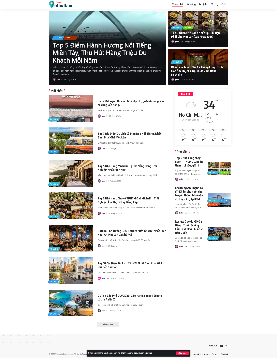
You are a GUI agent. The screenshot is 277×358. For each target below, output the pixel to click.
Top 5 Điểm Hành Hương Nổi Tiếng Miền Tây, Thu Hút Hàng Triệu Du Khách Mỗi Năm (102, 52)
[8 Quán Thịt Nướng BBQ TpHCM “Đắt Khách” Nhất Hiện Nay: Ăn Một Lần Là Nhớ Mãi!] (71, 238)
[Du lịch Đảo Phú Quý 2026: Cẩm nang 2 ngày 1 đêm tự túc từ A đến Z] (71, 303)
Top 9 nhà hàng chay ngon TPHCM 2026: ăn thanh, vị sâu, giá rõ (189, 161)
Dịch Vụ (188, 28)
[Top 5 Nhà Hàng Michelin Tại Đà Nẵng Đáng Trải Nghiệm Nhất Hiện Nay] (71, 173)
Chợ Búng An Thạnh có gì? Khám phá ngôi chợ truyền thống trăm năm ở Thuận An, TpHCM (189, 193)
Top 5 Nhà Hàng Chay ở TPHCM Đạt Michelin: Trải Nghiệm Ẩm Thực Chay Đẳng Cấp (128, 200)
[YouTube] (222, 346)
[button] (182, 353)
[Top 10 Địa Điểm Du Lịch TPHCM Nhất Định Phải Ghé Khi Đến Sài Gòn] (71, 270)
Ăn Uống (177, 28)
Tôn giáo (70, 37)
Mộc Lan (105, 278)
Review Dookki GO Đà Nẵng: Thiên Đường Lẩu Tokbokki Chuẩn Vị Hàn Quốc (189, 227)
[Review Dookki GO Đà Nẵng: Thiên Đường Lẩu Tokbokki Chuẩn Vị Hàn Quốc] (219, 233)
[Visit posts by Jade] (54, 79)
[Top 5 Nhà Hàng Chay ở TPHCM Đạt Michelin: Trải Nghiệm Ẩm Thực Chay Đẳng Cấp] (71, 205)
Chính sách (126, 353)
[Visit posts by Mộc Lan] (99, 278)
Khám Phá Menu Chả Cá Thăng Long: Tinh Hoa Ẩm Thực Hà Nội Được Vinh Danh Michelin (197, 70)
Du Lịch (58, 37)
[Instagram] (226, 346)
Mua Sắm (213, 204)
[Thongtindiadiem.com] (62, 4)
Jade (58, 79)
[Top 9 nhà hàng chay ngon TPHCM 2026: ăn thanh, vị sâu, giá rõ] (219, 168)
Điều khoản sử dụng (143, 353)
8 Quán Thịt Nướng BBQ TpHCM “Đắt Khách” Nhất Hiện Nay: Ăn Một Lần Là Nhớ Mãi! (132, 232)
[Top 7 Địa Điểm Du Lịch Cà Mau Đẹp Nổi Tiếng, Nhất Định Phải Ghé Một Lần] (71, 140)
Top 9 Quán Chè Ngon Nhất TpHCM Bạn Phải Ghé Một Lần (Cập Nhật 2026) (195, 34)
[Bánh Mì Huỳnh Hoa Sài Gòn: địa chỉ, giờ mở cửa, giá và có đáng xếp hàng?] (71, 108)
